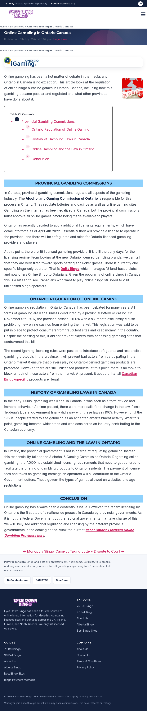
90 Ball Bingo (85, 612)
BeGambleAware (17, 580)
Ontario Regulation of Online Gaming (60, 129)
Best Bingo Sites (87, 630)
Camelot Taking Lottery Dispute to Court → (90, 551)
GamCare (62, 580)
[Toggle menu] (143, 14)
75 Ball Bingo (85, 606)
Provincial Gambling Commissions (48, 121)
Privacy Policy (86, 667)
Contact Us (84, 655)
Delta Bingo (70, 269)
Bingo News (17, 26)
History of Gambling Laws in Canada (61, 139)
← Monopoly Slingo (38, 551)
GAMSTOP (41, 580)
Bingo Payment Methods (19, 679)
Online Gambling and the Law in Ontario (63, 149)
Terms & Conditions (89, 661)
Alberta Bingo (85, 624)
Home (3, 26)
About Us (82, 618)
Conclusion (40, 159)
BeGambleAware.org (63, 3)
